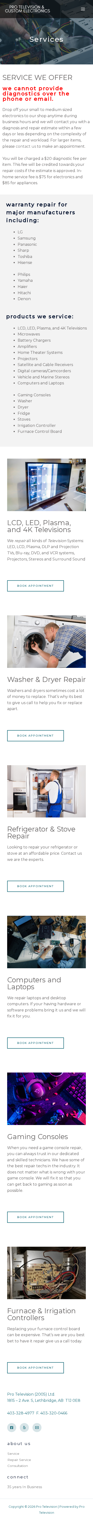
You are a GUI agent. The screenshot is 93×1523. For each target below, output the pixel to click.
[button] (35, 585)
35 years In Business (24, 1487)
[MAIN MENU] (83, 9)
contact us (26, 146)
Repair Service (19, 1460)
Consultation (17, 1466)
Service (13, 1453)
